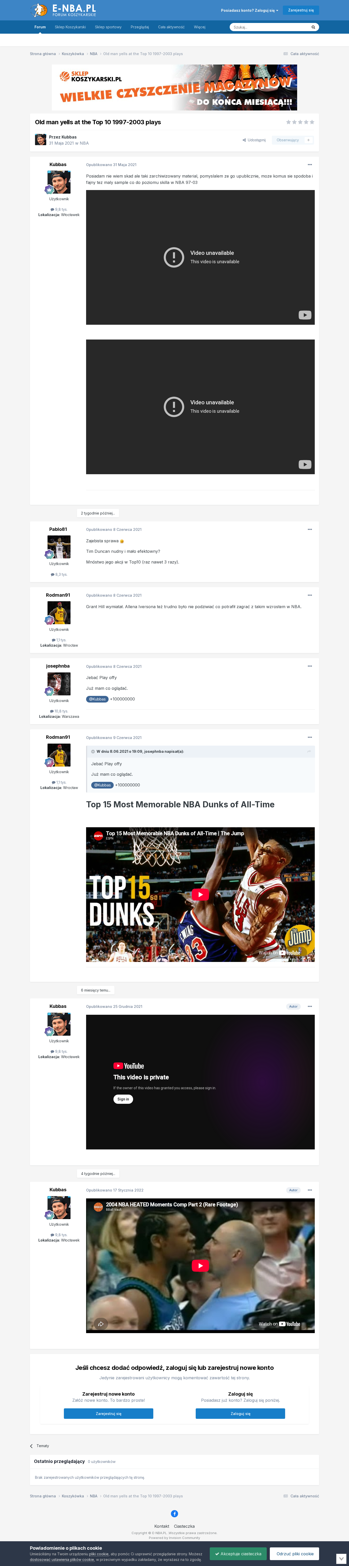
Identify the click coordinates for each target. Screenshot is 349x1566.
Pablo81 (58, 529)
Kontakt (161, 1526)
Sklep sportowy (108, 27)
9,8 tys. (60, 209)
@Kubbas (97, 699)
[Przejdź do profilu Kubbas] (40, 139)
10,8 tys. (61, 711)
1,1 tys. (60, 640)
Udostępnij (256, 140)
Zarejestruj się (301, 10)
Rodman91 (58, 595)
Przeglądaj (140, 27)
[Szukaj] (313, 27)
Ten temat (292, 27)
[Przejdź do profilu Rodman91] (59, 612)
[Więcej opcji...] (310, 165)
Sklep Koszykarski (70, 27)
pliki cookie (99, 1554)
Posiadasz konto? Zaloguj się (248, 10)
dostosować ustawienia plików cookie (62, 1559)
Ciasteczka (184, 1526)
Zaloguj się (240, 1413)
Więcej (199, 27)
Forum (40, 27)
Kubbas (69, 137)
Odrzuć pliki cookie (294, 1553)
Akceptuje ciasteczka (240, 1553)
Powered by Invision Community (174, 1538)
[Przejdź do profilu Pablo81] (59, 546)
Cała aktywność (171, 27)
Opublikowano (111, 164)
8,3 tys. (60, 574)
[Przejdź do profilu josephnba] (59, 683)
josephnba (58, 666)
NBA (84, 143)
